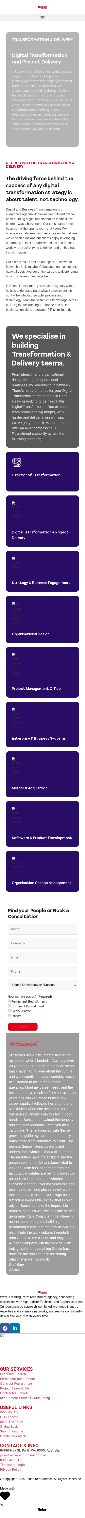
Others (16, 1016)
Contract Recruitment (28, 1006)
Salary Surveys (21, 1011)
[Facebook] (5, 1328)
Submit (23, 1027)
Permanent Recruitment (29, 1001)
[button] (42, 17)
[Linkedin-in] (15, 1328)
